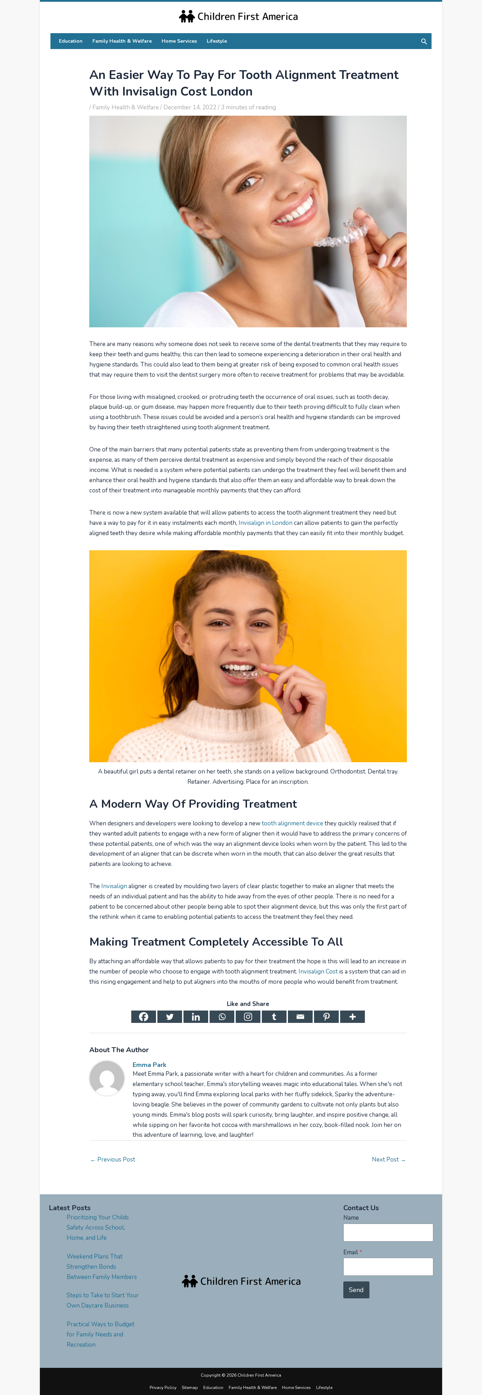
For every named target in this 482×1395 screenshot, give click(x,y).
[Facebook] (143, 1017)
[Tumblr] (274, 1017)
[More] (352, 1017)
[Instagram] (248, 1017)
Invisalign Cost (318, 972)
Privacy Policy (163, 1387)
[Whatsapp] (222, 1017)
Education (213, 1387)
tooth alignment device (292, 823)
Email (352, 1252)
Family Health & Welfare (125, 107)
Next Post (389, 1160)
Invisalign (114, 886)
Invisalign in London (266, 523)
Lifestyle (324, 1387)
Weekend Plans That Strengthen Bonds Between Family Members (102, 1267)
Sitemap (190, 1387)
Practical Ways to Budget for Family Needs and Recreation (100, 1334)
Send (356, 1290)
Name (351, 1218)
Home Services (296, 1387)
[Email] (300, 1017)
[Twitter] (169, 1017)
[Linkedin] (195, 1017)
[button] (424, 41)
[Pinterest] (326, 1017)
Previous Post (112, 1160)
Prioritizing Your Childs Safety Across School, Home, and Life (98, 1227)
